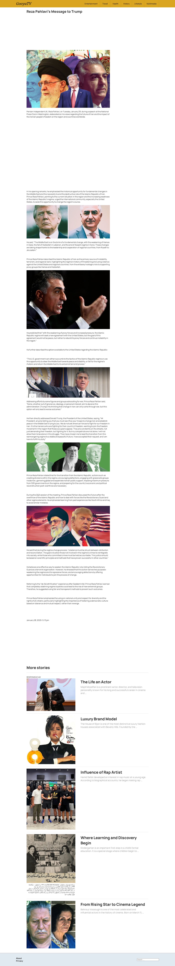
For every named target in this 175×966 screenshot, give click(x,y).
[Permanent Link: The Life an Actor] (51, 694)
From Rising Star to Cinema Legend (113, 904)
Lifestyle (138, 3)
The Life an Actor (96, 681)
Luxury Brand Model (99, 718)
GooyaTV (23, 3)
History (126, 3)
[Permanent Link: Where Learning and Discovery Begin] (51, 865)
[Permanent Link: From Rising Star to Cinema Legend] (51, 924)
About (19, 958)
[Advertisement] (68, 32)
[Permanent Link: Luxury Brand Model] (51, 739)
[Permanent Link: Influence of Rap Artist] (51, 799)
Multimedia (151, 3)
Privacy (19, 961)
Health (115, 3)
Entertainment (91, 3)
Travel (105, 3)
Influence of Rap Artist (101, 772)
